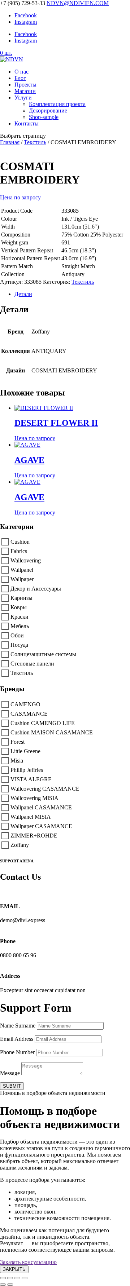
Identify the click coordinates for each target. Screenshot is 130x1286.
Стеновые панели (32, 663)
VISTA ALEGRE (31, 779)
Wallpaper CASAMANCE (41, 826)
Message (10, 1073)
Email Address (16, 1039)
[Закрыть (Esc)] (24, 1278)
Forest (17, 742)
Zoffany (19, 845)
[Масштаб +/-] (3, 1278)
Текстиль (35, 142)
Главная (10, 142)
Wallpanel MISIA (30, 817)
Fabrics (18, 551)
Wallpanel (21, 570)
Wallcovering (25, 560)
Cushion (20, 542)
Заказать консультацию (28, 1262)
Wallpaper (22, 579)
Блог (20, 78)
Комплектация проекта (57, 104)
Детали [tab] (23, 294)
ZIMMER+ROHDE (33, 835)
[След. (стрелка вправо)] (10, 1284)
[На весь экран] (10, 1278)
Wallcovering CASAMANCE (44, 789)
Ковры (18, 607)
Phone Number (17, 1052)
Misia (16, 760)
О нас (21, 72)
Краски (19, 617)
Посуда (19, 645)
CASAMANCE (29, 714)
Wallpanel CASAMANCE (41, 807)
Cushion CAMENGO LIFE (42, 723)
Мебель (19, 626)
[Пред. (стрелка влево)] (3, 1284)
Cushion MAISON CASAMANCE (51, 732)
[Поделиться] (17, 1278)
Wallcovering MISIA (34, 798)
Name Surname (17, 1025)
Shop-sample (43, 117)
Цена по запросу (20, 197)
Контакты (26, 123)
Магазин (25, 91)
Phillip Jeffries (26, 770)
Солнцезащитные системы (43, 654)
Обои (17, 635)
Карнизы (21, 598)
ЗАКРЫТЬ (14, 1269)
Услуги (23, 97)
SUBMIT (12, 1086)
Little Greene (25, 751)
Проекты (25, 84)
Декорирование (48, 110)
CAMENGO (25, 704)
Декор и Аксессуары (35, 588)
